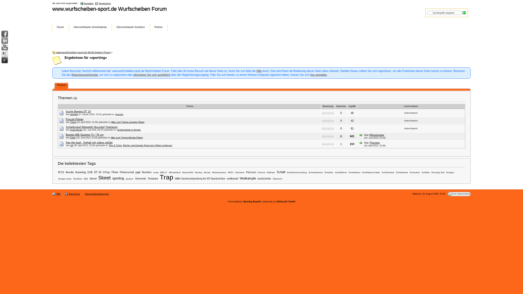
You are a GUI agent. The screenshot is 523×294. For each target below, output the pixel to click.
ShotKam (77, 179)
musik (156, 172)
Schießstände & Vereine (129, 130)
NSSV (231, 172)
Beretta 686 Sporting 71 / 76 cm (85, 134)
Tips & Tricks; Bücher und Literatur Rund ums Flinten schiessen (140, 145)
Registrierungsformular (85, 74)
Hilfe (259, 70)
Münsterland (175, 172)
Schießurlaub (388, 172)
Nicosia (207, 172)
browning (80, 172)
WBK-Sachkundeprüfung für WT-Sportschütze (200, 178)
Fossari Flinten (74, 119)
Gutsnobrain (76, 130)
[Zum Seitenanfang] (459, 194)
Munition (147, 172)
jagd (137, 172)
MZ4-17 (163, 172)
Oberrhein (240, 172)
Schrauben (415, 172)
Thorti (73, 122)
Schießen (328, 172)
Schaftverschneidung (297, 172)
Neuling (198, 172)
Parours (261, 172)
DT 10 (97, 172)
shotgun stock (65, 179)
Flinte (115, 172)
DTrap (106, 172)
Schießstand (354, 172)
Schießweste (402, 172)
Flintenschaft (127, 172)
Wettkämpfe (248, 178)
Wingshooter (376, 135)
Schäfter (426, 172)
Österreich (277, 179)
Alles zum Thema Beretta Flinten (127, 137)
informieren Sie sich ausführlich (151, 74)
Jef (71, 145)
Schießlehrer (341, 172)
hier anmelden (318, 74)
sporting (118, 178)
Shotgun (450, 172)
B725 (61, 172)
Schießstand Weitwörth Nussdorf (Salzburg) (91, 127)
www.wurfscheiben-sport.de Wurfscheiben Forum (109, 9)
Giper (73, 137)
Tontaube (153, 178)
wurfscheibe (264, 178)
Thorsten (374, 142)
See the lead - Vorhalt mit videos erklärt (89, 142)
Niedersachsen (219, 172)
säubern (129, 179)
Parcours (251, 172)
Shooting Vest (438, 172)
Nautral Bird (187, 172)
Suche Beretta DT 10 (78, 111)
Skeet (104, 177)
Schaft (281, 172)
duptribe (74, 114)
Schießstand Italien (371, 172)
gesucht (119, 114)
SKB (86, 179)
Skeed (93, 178)
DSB (90, 172)
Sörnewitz (140, 178)
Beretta (70, 172)
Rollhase (271, 172)
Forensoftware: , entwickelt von (261, 201)
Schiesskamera (315, 172)
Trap (166, 177)
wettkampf (232, 178)
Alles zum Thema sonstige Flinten (127, 122)
